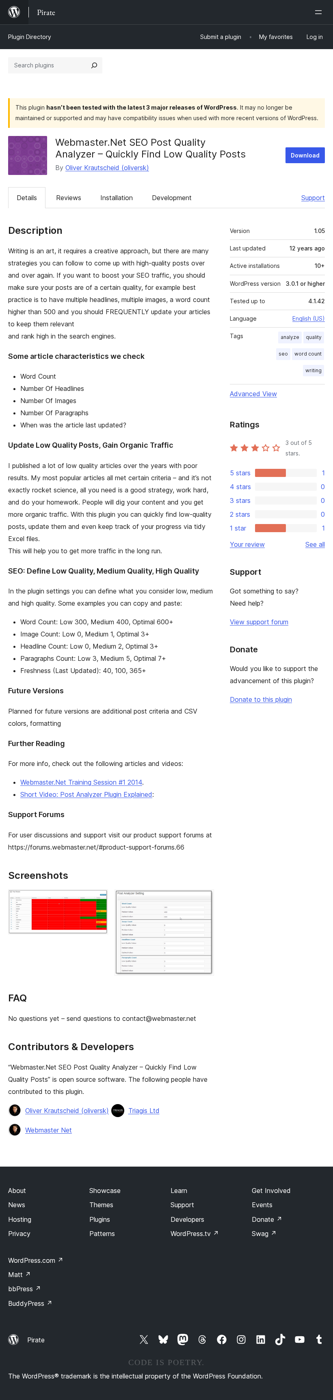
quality (314, 337)
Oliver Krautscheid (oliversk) (107, 168)
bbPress (24, 1289)
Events (262, 1205)
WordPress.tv (195, 1234)
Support (313, 198)
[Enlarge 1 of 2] (97, 900)
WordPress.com (35, 1260)
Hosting (19, 1219)
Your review (247, 544)
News (16, 1205)
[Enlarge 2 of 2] (203, 900)
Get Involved (271, 1190)
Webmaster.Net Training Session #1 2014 (81, 782)
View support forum (259, 622)
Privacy (19, 1234)
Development (172, 198)
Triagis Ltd (144, 1111)
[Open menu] (320, 12)
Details (27, 198)
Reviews (68, 198)
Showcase (105, 1190)
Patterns (102, 1234)
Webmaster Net (48, 1130)
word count (308, 354)
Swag (264, 1234)
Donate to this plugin (261, 699)
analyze (290, 337)
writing (313, 370)
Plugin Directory (29, 36)
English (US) (308, 318)
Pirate (36, 1340)
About (17, 1190)
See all (315, 544)
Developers (187, 1219)
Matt (19, 1275)
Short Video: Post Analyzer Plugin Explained (86, 794)
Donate (267, 1219)
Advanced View (253, 394)
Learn (179, 1190)
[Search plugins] (94, 65)
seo (283, 354)
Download (305, 155)
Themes (101, 1205)
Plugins (99, 1219)
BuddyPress (30, 1303)
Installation (116, 198)
